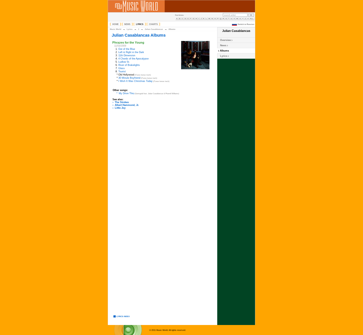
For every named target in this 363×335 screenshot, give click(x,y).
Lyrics (139, 24)
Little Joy (120, 107)
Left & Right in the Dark (131, 52)
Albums (224, 50)
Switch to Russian (246, 24)
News (127, 24)
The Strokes (122, 102)
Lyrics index (123, 316)
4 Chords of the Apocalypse (133, 58)
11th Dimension (126, 55)
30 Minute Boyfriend (129, 77)
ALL (252, 19)
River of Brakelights (129, 65)
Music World (115, 29)
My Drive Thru (126, 93)
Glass (121, 68)
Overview (225, 40)
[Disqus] (162, 163)
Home (115, 24)
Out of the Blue (126, 49)
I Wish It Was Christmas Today (135, 81)
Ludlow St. (124, 61)
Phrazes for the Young (128, 42)
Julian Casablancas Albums (139, 35)
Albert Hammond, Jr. (127, 105)
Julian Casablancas (154, 29)
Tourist (122, 71)
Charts (153, 24)
